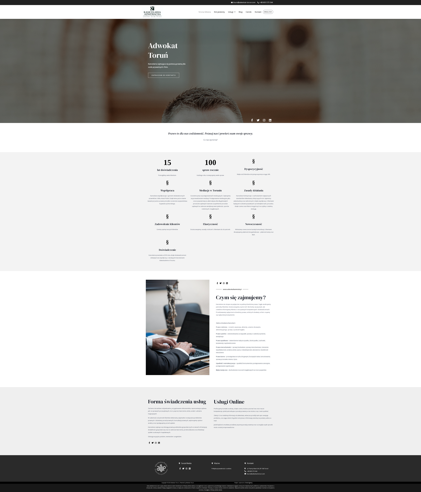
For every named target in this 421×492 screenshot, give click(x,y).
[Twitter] (258, 120)
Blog (241, 12)
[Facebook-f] (252, 120)
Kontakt (258, 12)
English (268, 12)
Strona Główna (205, 12)
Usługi (230, 12)
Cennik (249, 12)
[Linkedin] (270, 120)
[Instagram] (264, 120)
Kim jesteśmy (219, 12)
